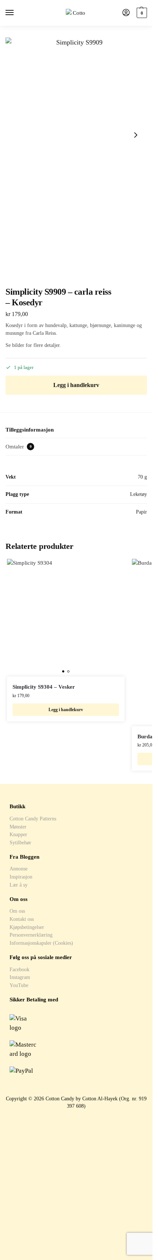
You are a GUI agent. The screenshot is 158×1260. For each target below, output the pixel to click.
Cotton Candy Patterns (33, 818)
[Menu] (17, 12)
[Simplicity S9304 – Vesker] (66, 618)
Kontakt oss (22, 919)
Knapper (18, 834)
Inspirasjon (21, 877)
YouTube (19, 985)
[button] (141, 13)
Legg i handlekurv (76, 385)
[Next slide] (135, 135)
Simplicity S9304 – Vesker (43, 687)
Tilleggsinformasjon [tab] (30, 430)
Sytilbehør (20, 842)
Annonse (19, 869)
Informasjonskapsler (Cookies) (41, 943)
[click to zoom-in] (76, 135)
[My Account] (126, 13)
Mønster (18, 827)
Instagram (20, 977)
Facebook (19, 969)
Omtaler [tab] (19, 447)
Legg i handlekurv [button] (66, 709)
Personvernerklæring (31, 935)
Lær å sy (19, 885)
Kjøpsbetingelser (27, 927)
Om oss (17, 911)
